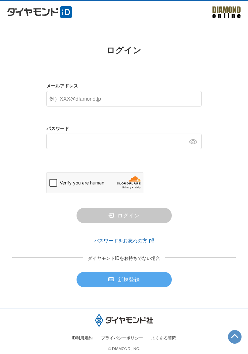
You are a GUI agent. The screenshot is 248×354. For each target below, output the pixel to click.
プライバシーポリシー (122, 338)
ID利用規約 (82, 338)
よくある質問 (163, 338)
